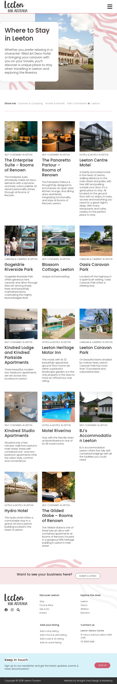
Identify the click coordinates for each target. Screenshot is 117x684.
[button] (109, 6)
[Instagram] (12, 609)
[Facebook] (6, 609)
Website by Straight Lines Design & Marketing (88, 680)
